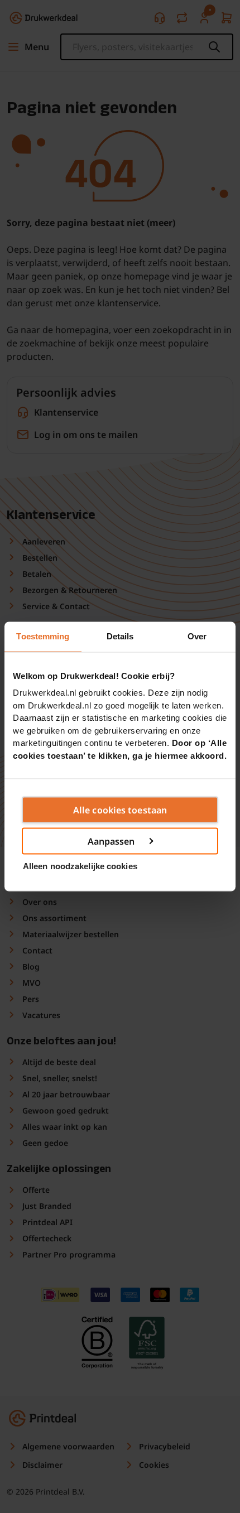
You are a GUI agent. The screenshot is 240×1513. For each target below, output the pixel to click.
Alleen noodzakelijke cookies (80, 865)
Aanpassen (111, 841)
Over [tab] (197, 636)
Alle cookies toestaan (120, 810)
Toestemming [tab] (42, 636)
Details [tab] (120, 636)
